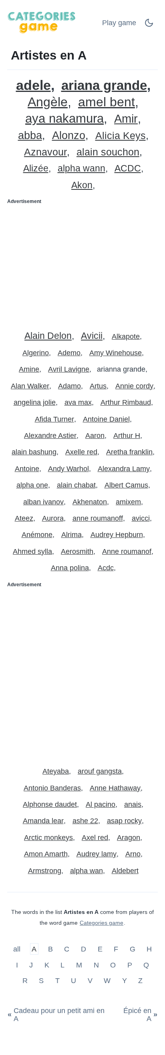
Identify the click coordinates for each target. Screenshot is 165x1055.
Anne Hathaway (115, 788)
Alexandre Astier (50, 436)
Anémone (37, 535)
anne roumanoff (97, 518)
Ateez (24, 518)
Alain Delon (48, 335)
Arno (133, 854)
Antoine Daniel (106, 419)
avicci (141, 518)
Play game (119, 23)
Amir (126, 118)
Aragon (128, 838)
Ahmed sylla (32, 551)
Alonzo (68, 135)
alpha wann (81, 168)
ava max (78, 402)
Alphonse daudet (50, 804)
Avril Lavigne (68, 369)
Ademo (69, 353)
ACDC (128, 168)
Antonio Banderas (52, 788)
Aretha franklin (129, 452)
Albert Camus (126, 485)
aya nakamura (64, 118)
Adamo (69, 386)
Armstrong (44, 871)
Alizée (35, 168)
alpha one (32, 485)
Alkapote (126, 336)
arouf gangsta (100, 771)
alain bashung (34, 452)
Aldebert (125, 871)
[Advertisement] (82, 264)
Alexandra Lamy (124, 469)
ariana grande (104, 85)
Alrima (71, 535)
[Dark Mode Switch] (149, 25)
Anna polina (70, 568)
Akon (82, 185)
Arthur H (126, 436)
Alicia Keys (120, 135)
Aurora (53, 518)
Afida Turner (54, 419)
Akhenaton (89, 502)
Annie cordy (134, 386)
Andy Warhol (68, 469)
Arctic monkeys (48, 838)
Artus (98, 386)
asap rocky (124, 821)
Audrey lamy (96, 854)
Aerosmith (77, 551)
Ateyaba (55, 771)
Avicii (92, 335)
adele (33, 85)
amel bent (106, 102)
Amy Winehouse (115, 353)
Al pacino (100, 804)
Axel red (95, 838)
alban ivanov (43, 502)
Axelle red (81, 452)
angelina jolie (35, 402)
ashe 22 (85, 821)
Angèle (48, 102)
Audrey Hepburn (117, 535)
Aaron (95, 436)
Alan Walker (30, 386)
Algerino (35, 353)
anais (132, 804)
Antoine (27, 469)
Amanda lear (43, 821)
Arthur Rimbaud (126, 402)
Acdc (106, 568)
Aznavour (45, 152)
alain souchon (107, 152)
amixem (128, 502)
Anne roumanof (126, 551)
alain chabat (76, 485)
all (17, 949)
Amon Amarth (46, 854)
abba (30, 135)
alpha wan (86, 871)
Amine (29, 369)
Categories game (101, 923)
